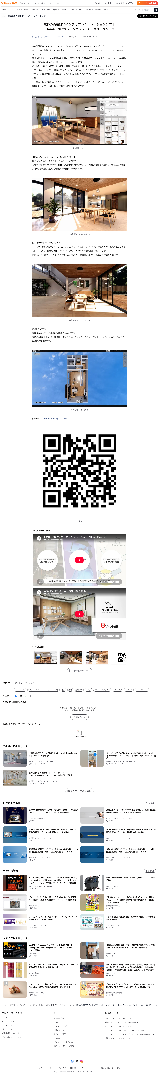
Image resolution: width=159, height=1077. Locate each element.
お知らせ (57, 1038)
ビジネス (73, 10)
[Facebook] (16, 696)
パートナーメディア (10, 1029)
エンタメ (11, 10)
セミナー (57, 1050)
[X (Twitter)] (21, 696)
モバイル (89, 10)
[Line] (26, 696)
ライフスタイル (53, 10)
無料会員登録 (59, 1018)
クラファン (107, 10)
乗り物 (98, 10)
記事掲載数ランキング (10, 1033)
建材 (70, 690)
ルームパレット (142, 690)
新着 (4, 10)
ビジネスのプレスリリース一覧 (22, 1005)
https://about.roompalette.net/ (54, 419)
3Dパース (129, 690)
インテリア (117, 690)
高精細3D (79, 690)
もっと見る (150, 803)
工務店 (88, 690)
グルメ (19, 10)
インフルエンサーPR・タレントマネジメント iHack (125, 1030)
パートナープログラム (57, 1068)
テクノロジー (30, 683)
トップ (3, 1005)
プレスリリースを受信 (124, 3)
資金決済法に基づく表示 (110, 1068)
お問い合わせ (79, 717)
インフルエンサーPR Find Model (118, 1026)
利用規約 (73, 1068)
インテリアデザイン (102, 690)
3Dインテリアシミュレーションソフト (43, 690)
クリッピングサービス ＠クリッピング (120, 1018)
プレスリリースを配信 (102, 3)
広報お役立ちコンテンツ (11, 1037)
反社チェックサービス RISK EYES (118, 1038)
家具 (63, 690)
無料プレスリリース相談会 (64, 1046)
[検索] (156, 10)
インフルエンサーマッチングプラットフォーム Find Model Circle (130, 1034)
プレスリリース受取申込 (63, 1042)
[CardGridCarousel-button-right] (125, 658)
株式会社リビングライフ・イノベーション (48, 37)
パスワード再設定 (61, 1026)
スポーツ (64, 10)
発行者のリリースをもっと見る (79, 791)
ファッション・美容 (37, 10)
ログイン (57, 1022)
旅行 (26, 10)
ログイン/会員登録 (149, 3)
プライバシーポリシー (89, 1068)
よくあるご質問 (60, 1034)
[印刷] (31, 696)
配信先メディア (8, 1025)
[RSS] (86, 1061)
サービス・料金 (8, 1021)
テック (81, 10)
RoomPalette (20, 690)
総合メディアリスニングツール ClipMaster (122, 1022)
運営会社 (42, 1068)
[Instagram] (81, 1061)
